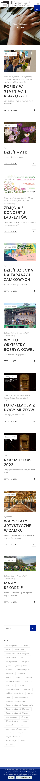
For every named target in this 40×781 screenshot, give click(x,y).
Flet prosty (8, 198)
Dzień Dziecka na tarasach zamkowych (18, 275)
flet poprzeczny (11, 661)
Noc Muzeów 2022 (18, 462)
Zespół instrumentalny (18, 82)
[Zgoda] (37, 774)
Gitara (21, 79)
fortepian (25, 661)
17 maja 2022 (10, 377)
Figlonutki (16, 77)
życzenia (9, 745)
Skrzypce (19, 398)
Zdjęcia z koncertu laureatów (16, 212)
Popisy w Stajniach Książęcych (16, 91)
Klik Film (21, 673)
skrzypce (25, 717)
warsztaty (10, 725)
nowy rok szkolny (12, 689)
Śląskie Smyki (11, 741)
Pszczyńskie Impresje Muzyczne (17, 709)
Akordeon (7, 77)
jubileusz (9, 669)
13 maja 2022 (10, 437)
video (25, 721)
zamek (8, 733)
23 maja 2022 (10, 247)
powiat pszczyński (21, 697)
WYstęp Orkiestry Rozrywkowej (19, 344)
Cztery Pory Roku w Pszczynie (17, 654)
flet (22, 658)
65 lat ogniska (11, 646)
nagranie (9, 685)
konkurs (29, 677)
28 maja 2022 (10, 54)
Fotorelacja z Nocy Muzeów (19, 407)
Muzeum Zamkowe (13, 681)
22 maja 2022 (10, 307)
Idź (33, 628)
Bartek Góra (19, 650)
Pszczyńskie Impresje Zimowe (17, 713)
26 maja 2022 (10, 126)
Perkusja (21, 201)
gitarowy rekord (21, 666)
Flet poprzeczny (26, 77)
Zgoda (11, 777)
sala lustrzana (11, 717)
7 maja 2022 (10, 495)
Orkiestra (20, 333)
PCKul (30, 693)
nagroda (21, 685)
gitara (8, 666)
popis (8, 697)
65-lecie (24, 646)
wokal (20, 725)
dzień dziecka (11, 658)
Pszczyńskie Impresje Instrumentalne (19, 705)
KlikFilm (9, 673)
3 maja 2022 (10, 560)
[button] (37, 8)
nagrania (28, 681)
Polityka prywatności (24, 777)
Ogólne (6, 82)
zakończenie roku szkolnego (16, 729)
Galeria (15, 79)
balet (8, 650)
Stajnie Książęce (12, 721)
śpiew (23, 741)
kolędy (8, 677)
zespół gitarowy (21, 733)
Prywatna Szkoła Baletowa (16, 701)
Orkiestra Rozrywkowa (14, 693)
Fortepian (7, 79)
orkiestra (27, 689)
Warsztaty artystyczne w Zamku (17, 525)
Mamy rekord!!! (14, 585)
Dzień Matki (16, 152)
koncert (18, 677)
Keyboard (28, 79)
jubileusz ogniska (23, 669)
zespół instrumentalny (14, 737)
